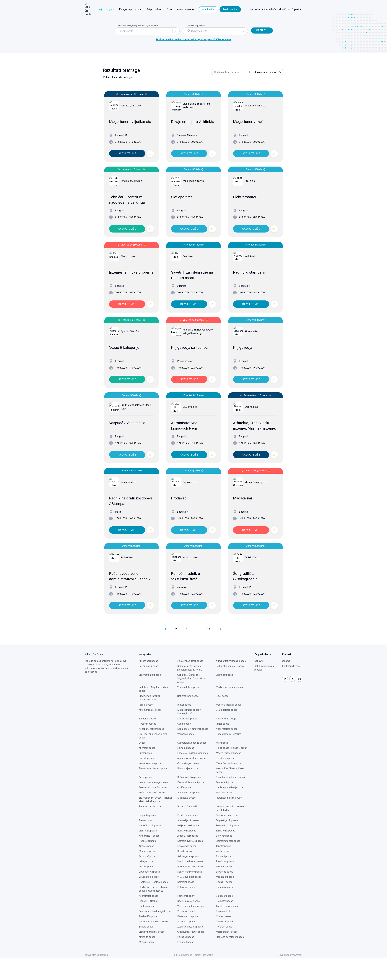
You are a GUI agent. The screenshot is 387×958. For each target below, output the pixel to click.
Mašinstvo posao (186, 797)
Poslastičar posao (148, 916)
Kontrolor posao (185, 882)
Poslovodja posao (187, 846)
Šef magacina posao (188, 856)
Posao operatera (147, 840)
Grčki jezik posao (148, 830)
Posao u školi (223, 911)
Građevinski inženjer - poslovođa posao (150, 698)
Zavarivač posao (147, 856)
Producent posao (186, 911)
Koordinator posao (148, 895)
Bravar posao (184, 704)
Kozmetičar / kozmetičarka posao (230, 770)
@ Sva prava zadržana (96, 954)
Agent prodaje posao (227, 906)
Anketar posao (146, 866)
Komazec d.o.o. (129, 482)
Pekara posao (146, 820)
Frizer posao (222, 723)
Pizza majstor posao (188, 768)
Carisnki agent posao (188, 763)
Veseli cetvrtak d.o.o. (256, 105)
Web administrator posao (190, 906)
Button (254, 25)
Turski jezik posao (225, 830)
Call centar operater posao (230, 666)
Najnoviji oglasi (106, 9)
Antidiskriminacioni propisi (264, 668)
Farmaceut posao (225, 782)
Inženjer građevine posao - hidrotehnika (230, 808)
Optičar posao (184, 787)
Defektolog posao (225, 758)
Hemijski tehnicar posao (190, 861)
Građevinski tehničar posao (153, 787)
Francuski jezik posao (227, 825)
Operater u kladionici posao (230, 777)
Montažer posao (147, 851)
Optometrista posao (149, 871)
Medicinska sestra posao (229, 687)
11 (208, 629)
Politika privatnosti (182, 954)
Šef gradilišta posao (188, 696)
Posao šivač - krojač (226, 718)
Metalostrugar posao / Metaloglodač (189, 711)
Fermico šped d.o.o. (131, 105)
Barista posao (146, 926)
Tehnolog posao (147, 718)
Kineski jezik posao (149, 835)
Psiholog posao (185, 747)
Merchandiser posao (227, 931)
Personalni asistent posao (191, 782)
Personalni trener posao (190, 866)
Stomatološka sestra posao (192, 742)
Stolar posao (184, 723)
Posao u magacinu (225, 887)
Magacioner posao (187, 718)
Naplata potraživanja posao (230, 787)
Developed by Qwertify (290, 954)
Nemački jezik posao (150, 825)
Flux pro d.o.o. (128, 256)
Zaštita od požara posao (190, 926)
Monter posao (223, 916)
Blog (169, 9)
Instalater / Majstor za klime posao (154, 689)
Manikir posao (146, 942)
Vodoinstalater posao (188, 687)
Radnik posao (184, 851)
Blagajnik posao (224, 882)
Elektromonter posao (150, 674)
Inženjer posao (146, 861)
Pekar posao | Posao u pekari (231, 747)
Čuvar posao (145, 777)
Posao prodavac (147, 723)
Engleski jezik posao (227, 820)
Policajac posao (185, 937)
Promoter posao (224, 901)
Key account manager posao (154, 782)
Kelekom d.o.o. (190, 557)
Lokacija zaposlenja (196, 25)
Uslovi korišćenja (204, 954)
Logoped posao (185, 942)
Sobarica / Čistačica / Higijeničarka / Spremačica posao (191, 678)
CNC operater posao (226, 709)
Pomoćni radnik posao (150, 806)
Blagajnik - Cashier (148, 901)
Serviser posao (224, 835)
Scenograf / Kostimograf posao (155, 911)
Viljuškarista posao (149, 876)
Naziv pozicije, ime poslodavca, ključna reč (138, 25)
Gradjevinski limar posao (152, 931)
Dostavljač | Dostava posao (153, 882)
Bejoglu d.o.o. (190, 482)
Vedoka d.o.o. (252, 256)
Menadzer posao (225, 876)
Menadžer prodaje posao (229, 763)
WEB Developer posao (189, 876)
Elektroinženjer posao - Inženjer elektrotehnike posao (155, 799)
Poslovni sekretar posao (190, 661)
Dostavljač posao (225, 921)
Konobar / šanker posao (151, 728)
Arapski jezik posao (187, 835)
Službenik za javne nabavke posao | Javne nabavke (153, 889)
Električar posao (224, 674)
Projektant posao (225, 861)
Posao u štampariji (187, 806)
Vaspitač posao (185, 734)
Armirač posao (146, 846)
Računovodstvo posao (189, 777)
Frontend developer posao (230, 937)
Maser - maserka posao (228, 753)
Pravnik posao (146, 758)
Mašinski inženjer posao (228, 704)
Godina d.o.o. (127, 557)
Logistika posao (147, 815)
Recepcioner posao (149, 666)
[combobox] (191, 31)
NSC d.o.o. (250, 181)
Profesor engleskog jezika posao (153, 736)
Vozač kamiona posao (150, 763)
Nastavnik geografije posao (153, 921)
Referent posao (224, 926)
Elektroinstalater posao (228, 840)
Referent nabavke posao (152, 792)
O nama (286, 661)
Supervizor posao (186, 921)
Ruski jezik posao (186, 830)
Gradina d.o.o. (252, 406)
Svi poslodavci (154, 9)
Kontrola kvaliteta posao (190, 840)
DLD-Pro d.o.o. (190, 406)
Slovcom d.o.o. (252, 331)
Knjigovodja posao (148, 661)
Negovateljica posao (226, 728)
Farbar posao (146, 704)
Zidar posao (222, 696)
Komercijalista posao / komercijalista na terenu (189, 668)
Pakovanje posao (186, 887)
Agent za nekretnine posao (191, 758)
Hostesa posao (147, 906)
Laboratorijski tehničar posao (192, 753)
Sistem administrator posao (153, 768)
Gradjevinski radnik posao (190, 931)
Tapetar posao (223, 846)
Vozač (142, 742)
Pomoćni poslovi (186, 895)
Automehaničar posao (150, 709)
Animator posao (147, 747)
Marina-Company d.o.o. (256, 482)
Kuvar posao (145, 753)
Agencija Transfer (130, 331)
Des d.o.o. (188, 256)
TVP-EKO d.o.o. (253, 557)
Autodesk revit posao (188, 792)
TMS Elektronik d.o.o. (132, 181)
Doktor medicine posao (189, 871)
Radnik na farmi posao (227, 815)
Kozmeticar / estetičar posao (192, 728)
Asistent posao (224, 856)
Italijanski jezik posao (188, 825)
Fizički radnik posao (187, 815)
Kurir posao (222, 742)
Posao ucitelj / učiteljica (228, 734)
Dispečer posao (224, 895)
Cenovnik (259, 661)
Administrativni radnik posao (231, 661)
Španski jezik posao (188, 820)
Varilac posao (223, 851)
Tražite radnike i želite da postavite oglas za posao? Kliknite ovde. (193, 39)
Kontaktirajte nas (185, 9)
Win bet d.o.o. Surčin (193, 181)
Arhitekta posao (224, 792)
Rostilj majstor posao (188, 901)
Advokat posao (224, 866)
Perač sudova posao (188, 916)
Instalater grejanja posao (229, 797)
